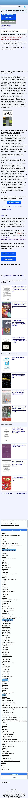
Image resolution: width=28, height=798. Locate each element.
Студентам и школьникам (8, 610)
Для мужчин (5, 748)
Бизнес (4, 690)
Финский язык (5, 668)
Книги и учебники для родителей (10, 525)
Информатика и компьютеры (9, 558)
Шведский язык (6, 659)
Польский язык (5, 654)
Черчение (4, 586)
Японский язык (6, 661)
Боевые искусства (6, 758)
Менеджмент (5, 681)
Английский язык (6, 621)
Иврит (3, 664)
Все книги (3, 763)
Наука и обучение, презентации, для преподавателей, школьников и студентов (11, 544)
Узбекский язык (6, 639)
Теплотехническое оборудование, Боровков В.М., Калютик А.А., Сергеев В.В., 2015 (19, 323)
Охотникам (5, 710)
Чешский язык (5, 657)
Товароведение (6, 693)
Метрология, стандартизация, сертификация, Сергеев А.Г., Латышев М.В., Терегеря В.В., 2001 (19, 305)
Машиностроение (6, 727)
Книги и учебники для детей (8, 523)
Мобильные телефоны (7, 712)
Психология (5, 587)
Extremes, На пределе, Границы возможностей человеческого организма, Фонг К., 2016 (18, 430)
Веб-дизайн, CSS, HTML (8, 746)
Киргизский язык (6, 673)
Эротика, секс (5, 751)
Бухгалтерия (5, 688)
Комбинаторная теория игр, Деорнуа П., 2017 (18, 446)
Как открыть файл (17, 206)
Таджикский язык (6, 678)
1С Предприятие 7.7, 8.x (8, 744)
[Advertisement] (10, 61)
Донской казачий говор (7, 662)
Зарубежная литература (8, 608)
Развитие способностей (8, 732)
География (5, 604)
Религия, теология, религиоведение (11, 599)
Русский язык (5, 553)
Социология (5, 570)
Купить (2, 215)
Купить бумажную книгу (8, 253)
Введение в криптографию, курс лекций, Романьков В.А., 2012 (19, 375)
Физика (4, 557)
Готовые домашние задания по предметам (11, 535)
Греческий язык (6, 650)
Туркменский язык (6, 674)
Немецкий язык (6, 627)
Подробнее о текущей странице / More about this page (6, 27)
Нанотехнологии (6, 705)
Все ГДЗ (3, 537)
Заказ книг (4, 724)
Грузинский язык (6, 671)
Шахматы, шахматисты (7, 734)
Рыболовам (5, 749)
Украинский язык (6, 632)
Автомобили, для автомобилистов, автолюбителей (14, 707)
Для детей (4, 565)
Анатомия (4, 575)
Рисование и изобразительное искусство (12, 616)
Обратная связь (5, 769)
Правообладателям (6, 209)
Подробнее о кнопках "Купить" (11, 31)
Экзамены (3, 541)
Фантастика (5, 743)
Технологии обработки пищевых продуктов (12, 717)
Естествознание (6, 606)
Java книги (4, 726)
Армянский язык (6, 635)
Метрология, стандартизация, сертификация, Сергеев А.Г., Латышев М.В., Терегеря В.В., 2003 (19, 289)
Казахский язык (6, 649)
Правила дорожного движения (9, 574)
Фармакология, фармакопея (9, 703)
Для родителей (6, 613)
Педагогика (5, 572)
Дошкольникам (6, 548)
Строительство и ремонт (8, 714)
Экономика (5, 685)
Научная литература (7, 615)
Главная (3, 533)
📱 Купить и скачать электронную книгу (8, 18)
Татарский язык (6, 637)
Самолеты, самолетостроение (9, 709)
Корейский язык (6, 640)
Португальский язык (7, 656)
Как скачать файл (6, 206)
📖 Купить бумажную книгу (8, 14)
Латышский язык (6, 652)
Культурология (5, 611)
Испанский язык (6, 625)
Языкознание (5, 669)
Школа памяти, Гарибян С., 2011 (18, 358)
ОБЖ (3, 582)
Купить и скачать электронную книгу (8, 258)
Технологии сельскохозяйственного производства (14, 720)
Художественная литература (9, 579)
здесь (23, 43)
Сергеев (23, 275)
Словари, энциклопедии (8, 753)
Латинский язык (6, 630)
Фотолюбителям (6, 698)
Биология (4, 562)
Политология (5, 563)
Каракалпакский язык (7, 676)
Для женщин (5, 729)
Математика (5, 552)
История (4, 584)
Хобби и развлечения (7, 700)
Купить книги (14, 202)
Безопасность (5, 755)
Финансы (4, 686)
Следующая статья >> (21, 493)
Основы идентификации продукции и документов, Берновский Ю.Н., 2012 (18, 392)
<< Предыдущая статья (6, 493)
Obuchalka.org (7, 794)
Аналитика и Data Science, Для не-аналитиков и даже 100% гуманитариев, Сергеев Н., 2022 (19, 340)
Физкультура (5, 594)
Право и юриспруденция (8, 591)
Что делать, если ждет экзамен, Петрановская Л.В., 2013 (19, 479)
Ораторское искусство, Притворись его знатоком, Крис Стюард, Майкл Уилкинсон (18, 463)
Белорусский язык (6, 633)
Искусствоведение (6, 567)
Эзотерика (4, 697)
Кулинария (4, 756)
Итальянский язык (6, 628)
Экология (4, 598)
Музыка (4, 596)
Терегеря (3, 276)
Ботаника (4, 577)
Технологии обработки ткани (9, 715)
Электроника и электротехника (9, 702)
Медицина (4, 738)
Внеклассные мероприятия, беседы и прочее (13, 521)
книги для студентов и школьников (11, 275)
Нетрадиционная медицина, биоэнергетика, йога (14, 741)
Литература (5, 555)
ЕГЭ (2, 539)
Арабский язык (5, 645)
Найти (2, 767)
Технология (5, 569)
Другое (3, 765)
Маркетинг (4, 683)
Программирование (7, 736)
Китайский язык (6, 666)
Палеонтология (6, 603)
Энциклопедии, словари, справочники (10, 761)
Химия (3, 560)
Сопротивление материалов (9, 618)
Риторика (4, 581)
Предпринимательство (7, 691)
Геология (4, 722)
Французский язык (6, 623)
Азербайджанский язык (8, 644)
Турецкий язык (5, 647)
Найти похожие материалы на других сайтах (8, 22)
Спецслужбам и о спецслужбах (9, 739)
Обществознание (6, 601)
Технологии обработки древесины (10, 719)
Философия (5, 589)
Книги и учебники (5, 546)
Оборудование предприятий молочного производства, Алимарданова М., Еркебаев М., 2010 (19, 409)
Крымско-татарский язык (8, 642)
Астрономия (5, 592)
